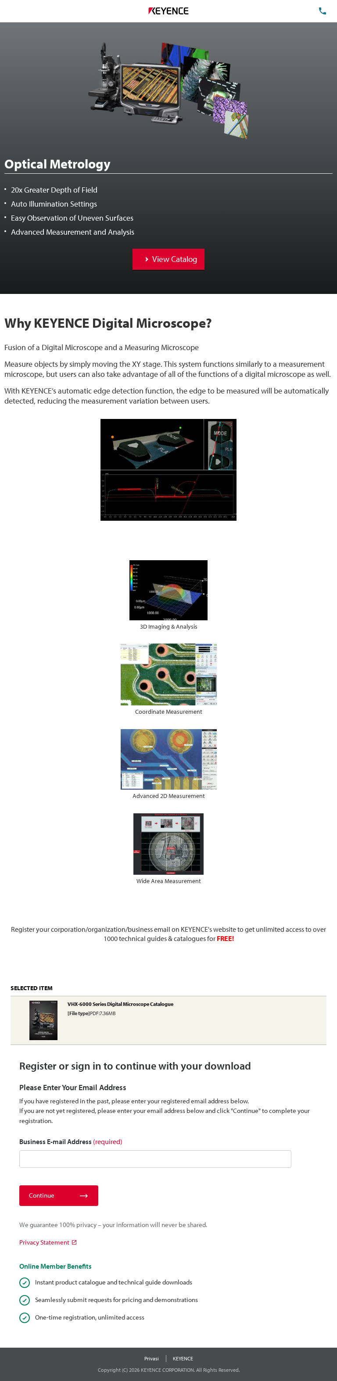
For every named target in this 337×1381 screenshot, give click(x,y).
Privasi (151, 1358)
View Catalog (174, 259)
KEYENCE (183, 1358)
